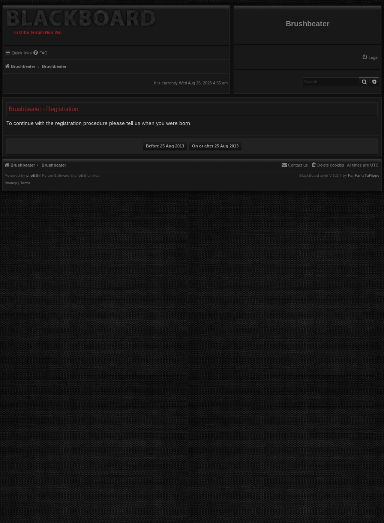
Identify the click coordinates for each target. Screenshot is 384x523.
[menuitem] (370, 57)
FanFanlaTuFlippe (364, 175)
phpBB (32, 175)
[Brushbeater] (79, 16)
